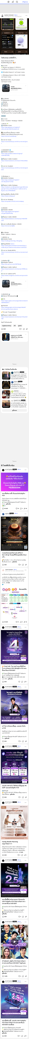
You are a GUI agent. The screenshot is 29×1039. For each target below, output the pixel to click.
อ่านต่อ (8, 582)
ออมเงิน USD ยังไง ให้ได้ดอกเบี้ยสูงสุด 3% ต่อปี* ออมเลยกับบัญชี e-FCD (14, 786)
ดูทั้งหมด (14, 410)
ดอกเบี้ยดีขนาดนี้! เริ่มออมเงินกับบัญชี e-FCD (13, 494)
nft (15, 325)
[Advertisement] (14, 8)
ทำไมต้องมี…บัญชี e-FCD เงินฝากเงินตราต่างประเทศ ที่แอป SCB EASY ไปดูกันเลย (14, 962)
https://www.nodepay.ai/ (8, 196)
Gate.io (12, 244)
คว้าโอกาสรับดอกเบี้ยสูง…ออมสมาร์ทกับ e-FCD (13, 727)
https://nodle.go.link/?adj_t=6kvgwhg (11, 241)
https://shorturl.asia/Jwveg (8, 136)
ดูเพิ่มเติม (8, 504)
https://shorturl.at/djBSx (8, 226)
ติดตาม (15, 15)
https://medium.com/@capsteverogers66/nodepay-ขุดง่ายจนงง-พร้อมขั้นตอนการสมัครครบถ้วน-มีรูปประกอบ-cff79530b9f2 (14, 188)
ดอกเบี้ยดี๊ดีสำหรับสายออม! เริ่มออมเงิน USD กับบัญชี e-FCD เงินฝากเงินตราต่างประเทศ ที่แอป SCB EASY (13, 901)
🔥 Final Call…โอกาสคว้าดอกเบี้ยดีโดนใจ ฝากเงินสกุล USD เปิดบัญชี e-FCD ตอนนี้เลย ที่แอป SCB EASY (14, 668)
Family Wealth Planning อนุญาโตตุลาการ (10, 843)
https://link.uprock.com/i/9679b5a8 (11, 264)
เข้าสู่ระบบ (25, 2)
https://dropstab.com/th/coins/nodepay (12, 201)
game (20, 325)
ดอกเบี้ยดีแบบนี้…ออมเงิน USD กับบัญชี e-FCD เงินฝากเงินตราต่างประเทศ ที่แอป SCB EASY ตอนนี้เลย (14, 1022)
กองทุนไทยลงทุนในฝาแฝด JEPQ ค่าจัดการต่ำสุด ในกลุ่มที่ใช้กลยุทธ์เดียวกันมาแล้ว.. (14, 555)
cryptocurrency (6, 325)
